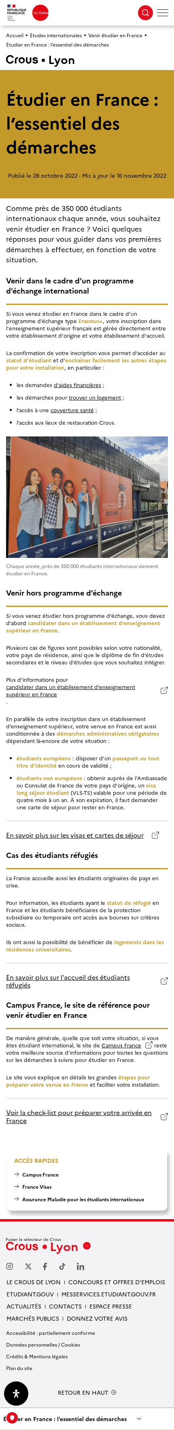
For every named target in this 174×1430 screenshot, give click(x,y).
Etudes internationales (56, 35)
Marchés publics (32, 1318)
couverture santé (72, 409)
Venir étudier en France (115, 35)
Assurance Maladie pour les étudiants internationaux (83, 1199)
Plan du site (19, 1367)
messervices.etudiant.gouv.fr (109, 1294)
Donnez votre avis (97, 1318)
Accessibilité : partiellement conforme (50, 1332)
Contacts (65, 1306)
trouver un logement (95, 397)
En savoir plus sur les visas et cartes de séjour (75, 835)
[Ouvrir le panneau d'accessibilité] (16, 1393)
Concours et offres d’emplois (116, 1282)
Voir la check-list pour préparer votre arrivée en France (79, 1116)
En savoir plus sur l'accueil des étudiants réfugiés (68, 981)
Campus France (127, 1045)
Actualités (23, 1306)
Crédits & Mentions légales (37, 1356)
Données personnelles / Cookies (43, 1344)
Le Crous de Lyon (33, 1282)
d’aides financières (77, 384)
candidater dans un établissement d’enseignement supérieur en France (70, 690)
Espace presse (110, 1306)
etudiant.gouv (30, 1294)
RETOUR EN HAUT (83, 1392)
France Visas (36, 1186)
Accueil (14, 35)
